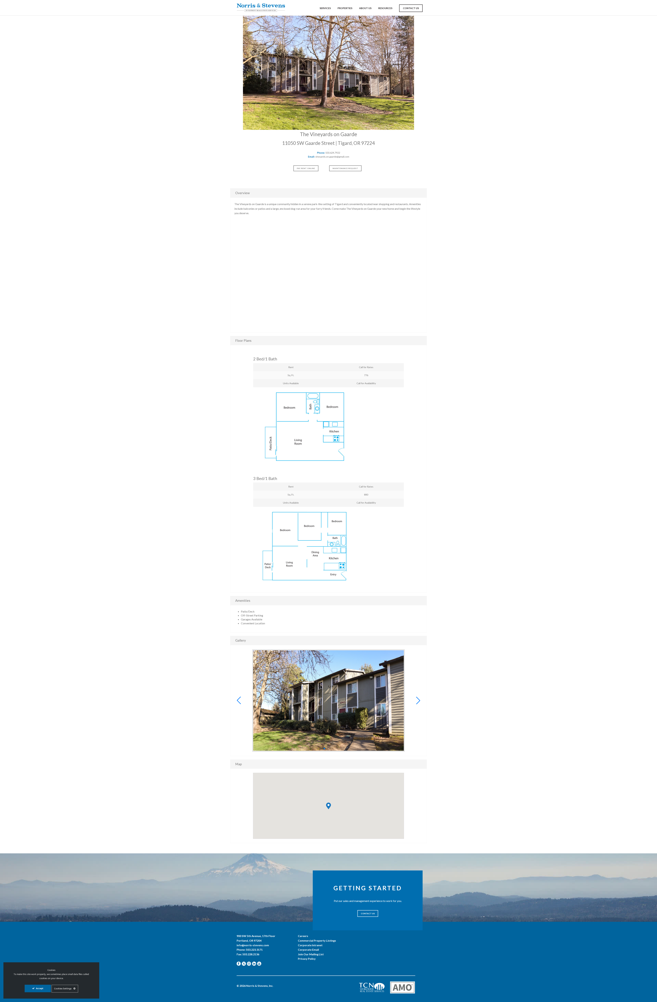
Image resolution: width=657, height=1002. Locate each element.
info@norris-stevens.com (253, 945)
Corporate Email (308, 949)
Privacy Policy (307, 958)
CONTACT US (368, 913)
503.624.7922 (332, 152)
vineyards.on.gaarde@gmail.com (332, 156)
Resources (385, 8)
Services (325, 8)
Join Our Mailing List (311, 954)
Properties (345, 8)
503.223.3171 (254, 949)
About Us (365, 8)
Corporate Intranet (310, 945)
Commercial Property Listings (317, 940)
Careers (303, 936)
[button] (239, 700)
